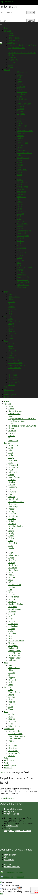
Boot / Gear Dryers (16, 365)
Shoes (10, 304)
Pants (10, 50)
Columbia (21, 118)
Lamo (19, 177)
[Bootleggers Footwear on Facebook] (12, 876)
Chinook (20, 111)
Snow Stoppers (23, 235)
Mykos (19, 184)
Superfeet (21, 260)
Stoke (19, 257)
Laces (10, 372)
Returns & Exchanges (13, 809)
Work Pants (13, 67)
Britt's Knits (22, 98)
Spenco (20, 250)
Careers (7, 864)
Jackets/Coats (14, 40)
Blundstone (21, 94)
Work (10, 313)
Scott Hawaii (22, 223)
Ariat (19, 76)
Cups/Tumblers (14, 367)
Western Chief (23, 282)
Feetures (20, 145)
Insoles (11, 370)
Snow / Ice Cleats (15, 382)
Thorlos (20, 269)
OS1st (19, 208)
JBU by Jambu (23, 157)
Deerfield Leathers (25, 130)
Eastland (20, 140)
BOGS (19, 96)
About (6, 857)
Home (6, 28)
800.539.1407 (12, 825)
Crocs (19, 120)
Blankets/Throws (15, 362)
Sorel (19, 245)
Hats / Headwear (15, 37)
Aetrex (19, 74)
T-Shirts (11, 62)
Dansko (20, 123)
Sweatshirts (13, 59)
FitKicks (20, 147)
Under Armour (23, 284)
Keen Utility (22, 169)
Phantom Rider (23, 211)
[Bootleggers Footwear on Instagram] (13, 872)
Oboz (19, 199)
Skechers (20, 228)
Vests (10, 64)
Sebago (20, 225)
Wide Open (21, 287)
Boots (10, 294)
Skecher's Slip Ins (24, 230)
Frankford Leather (24, 152)
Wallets (11, 384)
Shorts (11, 55)
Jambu (19, 160)
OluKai (19, 201)
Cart (6, 392)
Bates (19, 89)
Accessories (9, 357)
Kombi (19, 174)
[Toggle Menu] (1, 24)
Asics (19, 79)
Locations (8, 396)
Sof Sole (20, 240)
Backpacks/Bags (15, 360)
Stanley (20, 255)
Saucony (20, 221)
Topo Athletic (22, 279)
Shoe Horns (13, 377)
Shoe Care (12, 374)
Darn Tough (22, 125)
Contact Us (9, 859)
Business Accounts (12, 866)
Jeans (10, 42)
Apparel (7, 30)
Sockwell (20, 238)
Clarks (19, 116)
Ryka (19, 218)
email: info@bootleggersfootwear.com (17, 829)
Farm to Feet (22, 142)
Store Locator (10, 854)
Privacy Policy (10, 811)
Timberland (21, 274)
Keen (19, 167)
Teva (19, 265)
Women (7, 316)
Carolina (20, 108)
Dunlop (20, 138)
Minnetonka (22, 182)
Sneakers (12, 309)
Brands (7, 69)
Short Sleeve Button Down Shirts (22, 52)
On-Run (20, 203)
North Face (21, 191)
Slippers (11, 306)
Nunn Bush (21, 196)
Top (1, 893)
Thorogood (21, 272)
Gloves (11, 35)
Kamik (19, 162)
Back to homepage (7, 798)
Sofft (19, 243)
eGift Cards (9, 389)
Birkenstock (22, 91)
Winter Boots (14, 296)
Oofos (19, 206)
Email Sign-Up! (10, 394)
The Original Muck (24, 267)
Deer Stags (21, 133)
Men (6, 291)
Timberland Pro (23, 277)
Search (31, 12)
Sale (6, 387)
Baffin (19, 81)
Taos (19, 262)
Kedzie (20, 164)
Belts (10, 33)
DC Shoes (21, 128)
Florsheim (21, 150)
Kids (6, 340)
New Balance (22, 186)
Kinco (19, 172)
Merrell (20, 179)
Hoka (19, 155)
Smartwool (21, 233)
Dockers (20, 135)
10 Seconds (21, 72)
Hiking (11, 299)
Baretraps (21, 86)
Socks (10, 311)
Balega (20, 84)
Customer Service (11, 813)
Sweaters (12, 57)
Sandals (11, 301)
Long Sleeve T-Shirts (16, 47)
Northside (21, 194)
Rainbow (20, 213)
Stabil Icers (21, 252)
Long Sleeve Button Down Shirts (22, 45)
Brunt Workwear (24, 103)
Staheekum (21, 247)
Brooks (20, 101)
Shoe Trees (13, 379)
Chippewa (21, 113)
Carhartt (20, 106)
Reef (19, 216)
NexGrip (20, 189)
